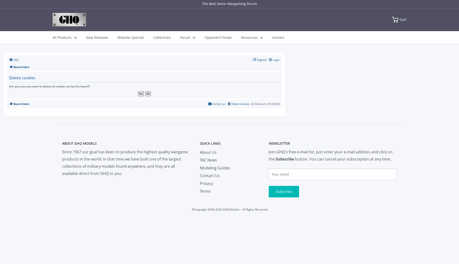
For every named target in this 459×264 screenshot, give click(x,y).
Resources (249, 37)
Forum (185, 37)
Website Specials (130, 37)
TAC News (208, 160)
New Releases (97, 37)
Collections (162, 37)
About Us (208, 152)
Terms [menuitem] (205, 191)
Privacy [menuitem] (206, 183)
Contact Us (210, 175)
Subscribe (284, 191)
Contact (278, 37)
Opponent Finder (218, 37)
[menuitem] (14, 60)
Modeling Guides (215, 168)
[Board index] (69, 19)
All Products (62, 37)
